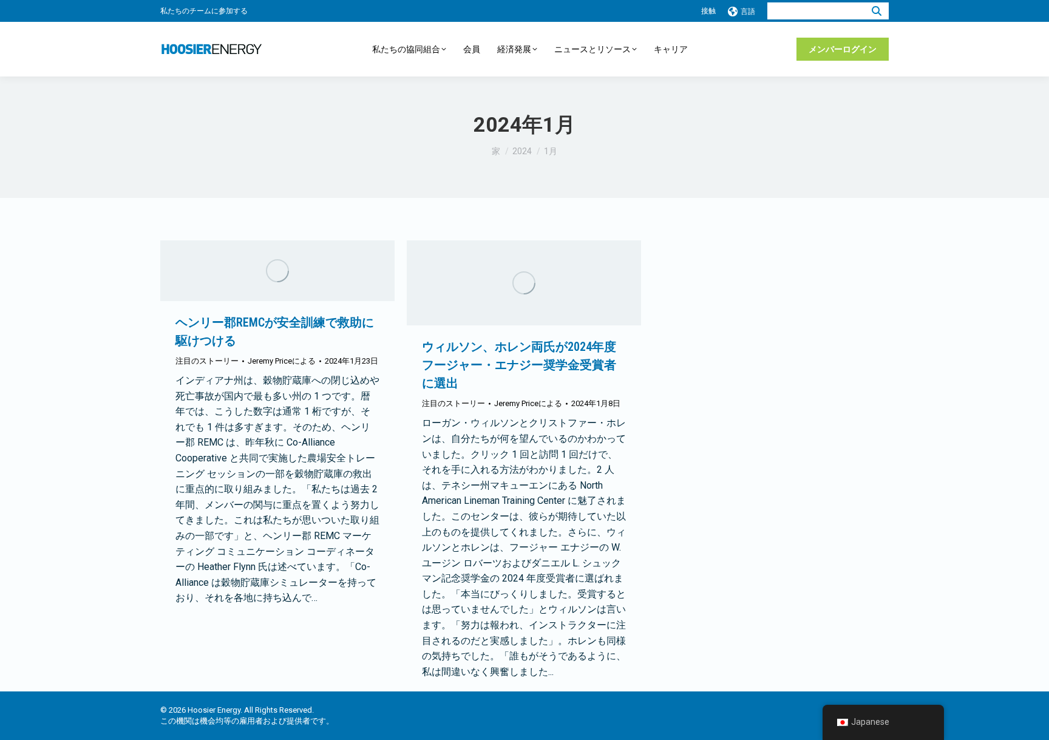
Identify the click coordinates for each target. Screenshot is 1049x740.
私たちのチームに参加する (204, 11)
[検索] (876, 10)
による (282, 360)
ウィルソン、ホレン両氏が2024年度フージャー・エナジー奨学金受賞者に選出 (519, 364)
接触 (708, 11)
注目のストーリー (207, 360)
